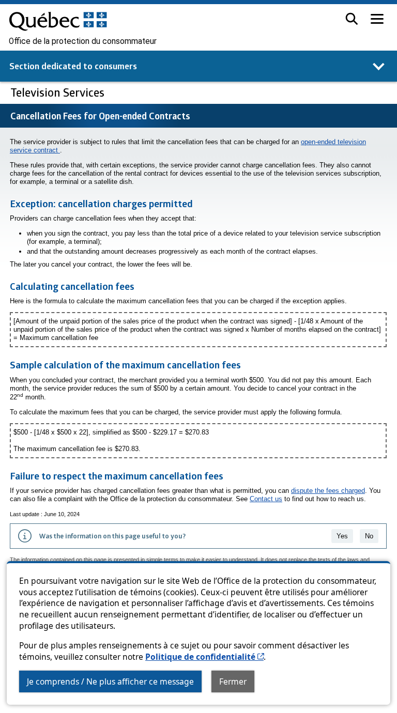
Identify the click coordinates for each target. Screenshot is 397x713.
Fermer (233, 681)
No (369, 536)
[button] (352, 19)
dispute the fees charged (328, 490)
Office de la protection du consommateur (83, 41)
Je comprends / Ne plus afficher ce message (110, 681)
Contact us (266, 499)
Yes (342, 536)
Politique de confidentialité (204, 656)
